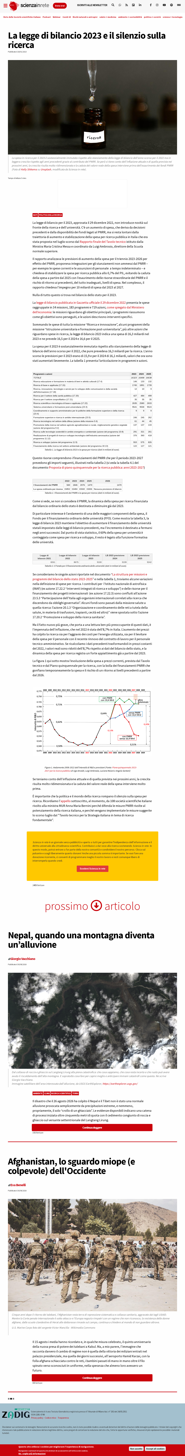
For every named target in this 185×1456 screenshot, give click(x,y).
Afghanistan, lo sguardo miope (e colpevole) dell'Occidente (71, 1165)
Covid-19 (67, 17)
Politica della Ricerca (50, 215)
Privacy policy (37, 1417)
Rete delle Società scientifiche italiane (22, 17)
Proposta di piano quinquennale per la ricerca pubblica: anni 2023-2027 (96, 467)
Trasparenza (63, 1417)
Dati (35, 215)
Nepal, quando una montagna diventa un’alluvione (81, 939)
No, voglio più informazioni (32, 1453)
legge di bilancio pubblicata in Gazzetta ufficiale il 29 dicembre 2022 (81, 303)
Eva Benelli (18, 1185)
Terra (75, 1093)
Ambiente (37, 1093)
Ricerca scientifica (61, 1093)
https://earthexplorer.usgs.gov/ (120, 1083)
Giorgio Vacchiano (22, 958)
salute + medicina (107, 17)
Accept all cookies (155, 1449)
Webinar (57, 17)
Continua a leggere (92, 1127)
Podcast (47, 17)
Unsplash (46, 169)
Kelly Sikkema (29, 169)
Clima (47, 1093)
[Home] (31, 6)
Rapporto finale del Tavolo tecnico (103, 242)
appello (66, 801)
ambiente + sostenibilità (130, 17)
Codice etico (50, 1417)
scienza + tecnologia (172, 17)
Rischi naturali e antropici (85, 17)
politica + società (152, 17)
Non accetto (136, 1449)
